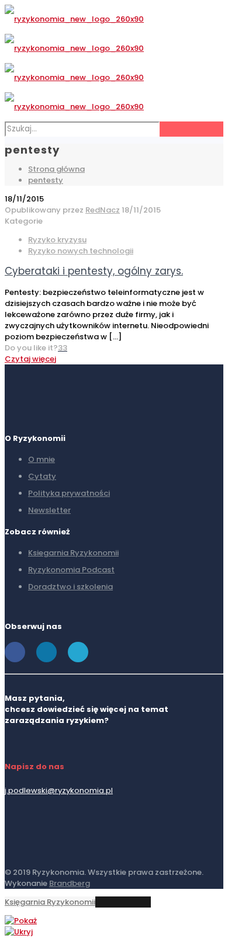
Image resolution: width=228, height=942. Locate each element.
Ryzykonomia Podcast (71, 569)
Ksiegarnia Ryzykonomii (73, 552)
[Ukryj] (19, 931)
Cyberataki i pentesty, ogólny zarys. (94, 271)
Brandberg (69, 883)
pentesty (45, 180)
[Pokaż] (21, 920)
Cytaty (42, 476)
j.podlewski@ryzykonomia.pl (59, 790)
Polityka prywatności (69, 493)
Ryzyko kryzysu (57, 239)
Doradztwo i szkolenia (70, 586)
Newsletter (49, 510)
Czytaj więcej (30, 358)
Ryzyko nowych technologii (80, 250)
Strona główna (56, 169)
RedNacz (102, 209)
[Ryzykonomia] (74, 63)
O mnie (41, 459)
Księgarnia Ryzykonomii (50, 902)
